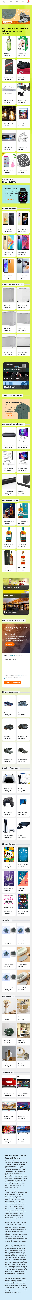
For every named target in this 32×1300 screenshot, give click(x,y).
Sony (17, 1262)
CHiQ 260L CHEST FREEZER (9, 328)
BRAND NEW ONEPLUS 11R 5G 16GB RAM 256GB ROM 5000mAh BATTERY (23, 276)
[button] (3, 16)
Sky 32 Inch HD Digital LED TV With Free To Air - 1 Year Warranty (9, 1093)
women (7, 1203)
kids (13, 1203)
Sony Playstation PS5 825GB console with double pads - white (23, 789)
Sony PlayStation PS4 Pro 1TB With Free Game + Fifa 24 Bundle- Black (23, 812)
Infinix (6, 1262)
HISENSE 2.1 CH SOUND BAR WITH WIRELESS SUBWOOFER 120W (23, 492)
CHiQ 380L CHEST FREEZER (9, 352)
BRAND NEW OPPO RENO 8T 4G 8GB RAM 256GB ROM (9, 229)
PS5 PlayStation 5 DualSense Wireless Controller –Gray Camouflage (9, 812)
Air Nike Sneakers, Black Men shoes (23, 759)
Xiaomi (21, 1262)
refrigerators (12, 1240)
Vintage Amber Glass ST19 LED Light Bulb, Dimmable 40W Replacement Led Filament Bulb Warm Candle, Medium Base (9, 124)
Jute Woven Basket (23, 1017)
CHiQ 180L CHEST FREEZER (23, 305)
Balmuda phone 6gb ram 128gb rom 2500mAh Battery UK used (9, 77)
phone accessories (19, 1271)
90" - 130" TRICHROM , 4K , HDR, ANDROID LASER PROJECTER (9, 445)
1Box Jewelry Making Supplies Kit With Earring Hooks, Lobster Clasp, (9, 100)
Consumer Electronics (12, 284)
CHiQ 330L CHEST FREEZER (23, 328)
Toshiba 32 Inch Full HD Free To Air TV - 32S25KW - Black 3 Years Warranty (23, 1140)
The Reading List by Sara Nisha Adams (23, 888)
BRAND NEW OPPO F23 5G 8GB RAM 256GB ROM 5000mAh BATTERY (9, 252)
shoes (6, 1199)
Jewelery (6, 920)
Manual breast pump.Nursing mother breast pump (9, 170)
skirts (16, 1208)
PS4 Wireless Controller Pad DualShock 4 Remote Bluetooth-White (9, 789)
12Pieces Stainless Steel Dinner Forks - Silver (23, 147)
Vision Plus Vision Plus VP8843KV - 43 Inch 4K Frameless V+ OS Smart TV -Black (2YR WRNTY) (23, 1093)
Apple (14, 1262)
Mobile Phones (9, 208)
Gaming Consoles (10, 768)
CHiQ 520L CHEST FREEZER (23, 352)
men (23, 1201)
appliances (8, 1233)
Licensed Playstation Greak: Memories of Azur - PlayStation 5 (23, 124)
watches (20, 1213)
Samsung (21, 1261)
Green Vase (7, 1040)
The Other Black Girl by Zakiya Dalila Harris (9, 911)
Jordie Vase (7, 1017)
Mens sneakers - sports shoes (9, 712)
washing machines (15, 1241)
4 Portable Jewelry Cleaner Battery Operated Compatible (9, 987)
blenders (7, 1241)
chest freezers (20, 1240)
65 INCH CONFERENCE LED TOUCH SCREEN (23, 445)
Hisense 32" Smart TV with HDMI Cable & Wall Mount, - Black (23, 100)
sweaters (11, 1199)
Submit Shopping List (12, 683)
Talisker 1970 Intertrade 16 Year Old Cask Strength (23, 568)
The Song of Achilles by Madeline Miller (23, 865)
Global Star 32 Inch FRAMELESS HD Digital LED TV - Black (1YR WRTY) (9, 1116)
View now (9, 199)
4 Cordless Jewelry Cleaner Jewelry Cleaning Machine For (9, 941)
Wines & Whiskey (10, 500)
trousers (15, 1206)
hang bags (14, 1215)
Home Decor (8, 996)
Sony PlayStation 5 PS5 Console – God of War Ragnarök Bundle (9, 835)
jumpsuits (21, 1208)
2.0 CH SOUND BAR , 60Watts (9, 492)
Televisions (7, 1072)
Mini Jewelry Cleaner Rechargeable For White (23, 987)
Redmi (25, 1262)
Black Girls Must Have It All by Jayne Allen (23, 911)
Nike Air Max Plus (22, 77)
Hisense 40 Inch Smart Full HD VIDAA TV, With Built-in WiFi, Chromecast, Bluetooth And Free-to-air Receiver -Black (23, 1116)
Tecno (10, 1262)
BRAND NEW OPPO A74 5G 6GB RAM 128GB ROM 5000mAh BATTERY (23, 252)
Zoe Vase (6, 1064)
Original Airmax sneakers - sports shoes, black (23, 736)
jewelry (17, 1199)
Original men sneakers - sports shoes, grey (23, 712)
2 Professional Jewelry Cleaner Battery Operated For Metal (23, 941)
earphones (17, 1275)
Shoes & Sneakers (10, 692)
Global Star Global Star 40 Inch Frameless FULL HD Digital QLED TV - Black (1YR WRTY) (9, 1140)
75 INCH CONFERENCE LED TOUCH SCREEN (9, 468)
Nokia (16, 1261)
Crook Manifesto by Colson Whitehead (9, 865)
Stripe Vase (21, 1064)
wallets (19, 1215)
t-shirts (11, 1206)
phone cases (8, 1275)
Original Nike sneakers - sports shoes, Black (9, 736)
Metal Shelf (21, 1040)
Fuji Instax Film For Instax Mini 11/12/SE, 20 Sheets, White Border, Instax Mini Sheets (23, 53)
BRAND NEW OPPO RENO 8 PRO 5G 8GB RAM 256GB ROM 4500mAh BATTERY (23, 229)
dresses (12, 1208)
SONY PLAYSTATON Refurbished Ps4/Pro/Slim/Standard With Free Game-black (23, 835)
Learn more (9, 644)
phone (17, 1247)
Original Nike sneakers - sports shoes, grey (9, 759)
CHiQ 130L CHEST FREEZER (9, 305)
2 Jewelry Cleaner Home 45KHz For (23, 964)
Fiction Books (8, 844)
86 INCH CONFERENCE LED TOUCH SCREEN (23, 468)
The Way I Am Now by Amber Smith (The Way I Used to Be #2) (9, 888)
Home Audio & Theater (12, 424)
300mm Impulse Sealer (9, 147)
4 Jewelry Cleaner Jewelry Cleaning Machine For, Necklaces (9, 964)
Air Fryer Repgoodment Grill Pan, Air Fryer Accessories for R (23, 170)
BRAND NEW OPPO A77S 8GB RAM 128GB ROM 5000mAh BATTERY (9, 276)
